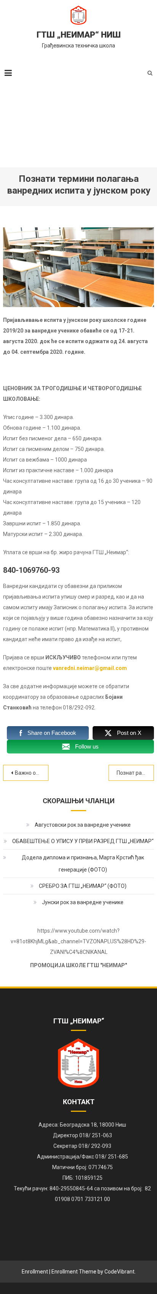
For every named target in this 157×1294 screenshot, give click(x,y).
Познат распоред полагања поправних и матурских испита (135, 773)
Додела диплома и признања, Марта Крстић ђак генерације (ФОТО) (83, 863)
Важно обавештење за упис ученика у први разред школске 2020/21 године (31, 773)
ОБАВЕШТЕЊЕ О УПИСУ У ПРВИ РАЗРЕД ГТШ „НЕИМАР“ (83, 841)
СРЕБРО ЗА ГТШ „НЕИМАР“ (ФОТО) (83, 886)
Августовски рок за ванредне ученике (83, 825)
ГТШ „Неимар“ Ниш (79, 34)
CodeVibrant (119, 1272)
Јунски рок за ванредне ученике (82, 902)
